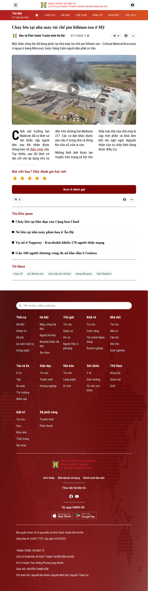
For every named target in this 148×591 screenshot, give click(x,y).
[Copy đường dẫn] (133, 36)
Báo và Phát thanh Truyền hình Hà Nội (42, 35)
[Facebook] (71, 497)
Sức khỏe (93, 366)
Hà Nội (20, 324)
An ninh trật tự (25, 344)
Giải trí (20, 412)
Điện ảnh (21, 432)
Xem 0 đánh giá (74, 189)
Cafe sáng (93, 331)
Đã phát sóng (48, 412)
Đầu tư (114, 331)
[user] (132, 5)
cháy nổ (17, 273)
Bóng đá (115, 373)
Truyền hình (47, 419)
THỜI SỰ (49, 15)
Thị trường (22, 392)
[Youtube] (77, 497)
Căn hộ (114, 337)
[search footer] (20, 305)
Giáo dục (45, 366)
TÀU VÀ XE (131, 15)
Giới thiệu (49, 477)
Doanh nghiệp (95, 348)
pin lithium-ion (35, 273)
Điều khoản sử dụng (69, 477)
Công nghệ (22, 350)
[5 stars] (44, 178)
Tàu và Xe (22, 366)
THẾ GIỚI (81, 15)
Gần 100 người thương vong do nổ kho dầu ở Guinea (56, 253)
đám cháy (36, 149)
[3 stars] (30, 178)
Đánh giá (21, 399)
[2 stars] (22, 178)
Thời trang (22, 439)
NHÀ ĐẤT (113, 15)
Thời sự (21, 317)
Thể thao (116, 366)
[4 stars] (37, 178)
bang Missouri (84, 273)
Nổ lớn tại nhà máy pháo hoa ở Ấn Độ (45, 232)
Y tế (89, 373)
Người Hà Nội (48, 335)
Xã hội (20, 337)
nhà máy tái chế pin (59, 273)
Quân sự (68, 331)
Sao (18, 426)
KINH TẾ (98, 15)
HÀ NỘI (65, 15)
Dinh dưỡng (93, 379)
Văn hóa (68, 366)
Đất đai (114, 344)
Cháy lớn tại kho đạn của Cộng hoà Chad (47, 222)
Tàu (18, 379)
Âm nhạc (21, 445)
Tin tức (67, 324)
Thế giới (68, 317)
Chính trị (21, 331)
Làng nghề (69, 379)
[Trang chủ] (37, 15)
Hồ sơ (66, 337)
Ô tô (18, 373)
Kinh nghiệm (117, 350)
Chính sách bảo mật (94, 477)
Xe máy (20, 386)
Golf (112, 386)
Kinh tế (91, 317)
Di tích (67, 386)
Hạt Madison (104, 273)
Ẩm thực (45, 352)
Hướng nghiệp (48, 386)
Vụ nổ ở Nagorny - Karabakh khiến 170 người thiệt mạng (60, 242)
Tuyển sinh (46, 379)
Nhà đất (115, 317)
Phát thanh (46, 426)
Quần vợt (115, 379)
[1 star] (15, 178)
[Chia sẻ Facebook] (126, 36)
